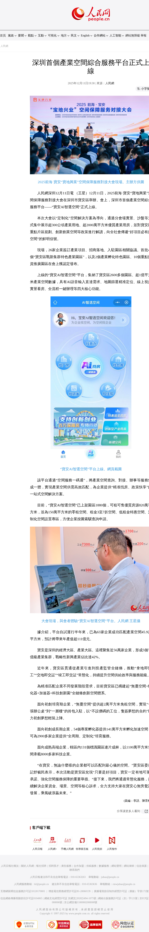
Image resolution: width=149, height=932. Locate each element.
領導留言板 (82, 849)
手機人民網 (67, 849)
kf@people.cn (41, 884)
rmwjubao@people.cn (124, 884)
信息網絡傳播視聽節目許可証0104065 (21, 898)
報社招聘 (41, 866)
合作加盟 (79, 866)
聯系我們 (74, 870)
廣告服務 (66, 866)
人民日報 (37, 849)
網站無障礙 (132, 35)
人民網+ (52, 849)
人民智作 (112, 849)
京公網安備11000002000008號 (80, 902)
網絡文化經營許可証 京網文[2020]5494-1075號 (70, 898)
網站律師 (129, 866)
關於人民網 (27, 866)
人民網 (4, 46)
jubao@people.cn (110, 877)
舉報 (143, 35)
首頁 (3, 35)
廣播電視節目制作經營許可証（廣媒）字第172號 (121, 891)
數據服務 (104, 866)
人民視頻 (97, 849)
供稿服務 (91, 866)
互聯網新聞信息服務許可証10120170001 (23, 891)
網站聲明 (116, 866)
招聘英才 (54, 866)
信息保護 (141, 866)
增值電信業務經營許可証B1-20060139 (69, 891)
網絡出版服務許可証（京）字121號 (118, 898)
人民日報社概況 (10, 866)
